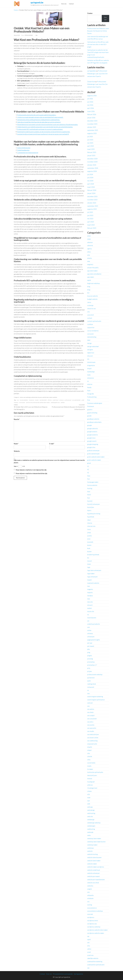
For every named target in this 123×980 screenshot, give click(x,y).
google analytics (92, 435)
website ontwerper (93, 873)
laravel (89, 561)
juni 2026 (90, 102)
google (89, 425)
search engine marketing (95, 696)
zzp (88, 968)
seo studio (90, 731)
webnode (90, 832)
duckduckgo (91, 372)
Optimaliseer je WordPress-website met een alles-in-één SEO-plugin (98, 44)
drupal (89, 368)
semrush (90, 703)
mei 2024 (90, 181)
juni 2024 (90, 177)
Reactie (17, 419)
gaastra (89, 409)
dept (88, 340)
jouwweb (90, 542)
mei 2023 (90, 218)
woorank (90, 914)
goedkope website (93, 419)
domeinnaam (91, 362)
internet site (91, 526)
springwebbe (29, 35)
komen (89, 545)
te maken (90, 769)
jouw (88, 539)
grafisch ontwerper (93, 450)
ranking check (91, 684)
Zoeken (89, 13)
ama (88, 255)
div (88, 359)
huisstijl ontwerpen (93, 504)
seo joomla (90, 725)
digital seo (90, 353)
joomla (89, 536)
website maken (92, 864)
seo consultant (92, 719)
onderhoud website (93, 624)
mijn (88, 599)
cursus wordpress (93, 331)
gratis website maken (94, 460)
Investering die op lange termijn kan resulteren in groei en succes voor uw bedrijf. (43, 134)
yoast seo (90, 955)
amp (88, 261)
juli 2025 (90, 136)
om (88, 621)
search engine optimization (96, 700)
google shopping (92, 444)
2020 (89, 239)
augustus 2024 (92, 171)
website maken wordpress (95, 867)
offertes (50, 400)
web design (91, 810)
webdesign (28, 397)
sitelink (89, 756)
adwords (90, 245)
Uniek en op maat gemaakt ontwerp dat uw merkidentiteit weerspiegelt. (40, 117)
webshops (90, 848)
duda (88, 375)
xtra (88, 946)
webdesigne (91, 826)
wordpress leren (92, 920)
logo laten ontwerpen (94, 570)
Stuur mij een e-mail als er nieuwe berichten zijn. (31, 473)
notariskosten (91, 618)
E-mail (51, 444)
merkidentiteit (43, 400)
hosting (89, 488)
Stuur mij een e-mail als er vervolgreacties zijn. (31, 470)
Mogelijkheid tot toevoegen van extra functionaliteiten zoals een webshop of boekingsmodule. (47, 124)
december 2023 (92, 196)
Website (17, 451)
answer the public (93, 267)
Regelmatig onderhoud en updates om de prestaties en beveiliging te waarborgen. (43, 132)
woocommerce (92, 908)
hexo (88, 476)
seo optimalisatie (76, 400)
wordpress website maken (95, 933)
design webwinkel (93, 346)
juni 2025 (90, 140)
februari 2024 (91, 190)
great (89, 463)
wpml (89, 939)
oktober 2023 (91, 203)
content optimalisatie (94, 321)
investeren (31, 400)
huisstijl (89, 501)
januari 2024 (91, 193)
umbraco (90, 785)
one (88, 627)
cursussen (90, 334)
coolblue (90, 324)
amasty (89, 258)
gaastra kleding (92, 413)
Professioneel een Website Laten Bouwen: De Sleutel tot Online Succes (98, 31)
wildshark (90, 898)
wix (88, 901)
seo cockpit (91, 715)
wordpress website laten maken (97, 930)
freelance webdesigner (94, 403)
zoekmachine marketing (94, 961)
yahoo (89, 949)
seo (88, 706)
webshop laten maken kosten (96, 842)
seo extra (90, 722)
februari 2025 (91, 152)
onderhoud (55, 400)
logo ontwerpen (92, 577)
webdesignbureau (55, 402)
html (88, 491)
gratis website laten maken (96, 457)
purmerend (90, 678)
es (88, 381)
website (63, 402)
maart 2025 (91, 149)
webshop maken (92, 845)
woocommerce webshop (95, 911)
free (88, 400)
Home (16, 10)
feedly (89, 387)
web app (90, 807)
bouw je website (92, 296)
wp (88, 936)
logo (88, 567)
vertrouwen (22, 402)
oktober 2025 (91, 127)
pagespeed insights (93, 640)
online (89, 630)
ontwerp (61, 400)
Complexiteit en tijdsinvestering (27, 152)
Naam (16, 444)
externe (89, 384)
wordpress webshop (93, 927)
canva (89, 302)
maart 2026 (91, 111)
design (89, 343)
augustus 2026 (92, 95)
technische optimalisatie (95, 772)
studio (89, 766)
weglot (89, 889)
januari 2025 (91, 155)
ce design (90, 305)
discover (90, 356)
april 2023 (90, 222)
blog (88, 290)
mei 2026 (90, 105)
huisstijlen (90, 507)
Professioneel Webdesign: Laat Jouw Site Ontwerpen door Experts (97, 73)
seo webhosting (92, 741)
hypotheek (90, 517)
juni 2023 (90, 215)
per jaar (89, 643)
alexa (89, 252)
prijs (88, 668)
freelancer (90, 406)
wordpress (90, 917)
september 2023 (92, 206)
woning (89, 905)
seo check (90, 712)
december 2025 (92, 121)
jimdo (89, 532)
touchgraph (91, 782)
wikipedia (90, 895)
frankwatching (91, 397)
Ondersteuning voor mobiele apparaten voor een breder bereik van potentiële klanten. (45, 127)
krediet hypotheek (93, 554)
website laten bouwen (36, 397)
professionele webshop (94, 674)
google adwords (92, 428)
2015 (89, 236)
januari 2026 (91, 118)
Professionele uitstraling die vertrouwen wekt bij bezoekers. (36, 115)
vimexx (89, 791)
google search (91, 441)
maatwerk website (93, 583)
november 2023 (92, 200)
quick (89, 681)
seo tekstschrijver (93, 734)
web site (90, 816)
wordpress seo (92, 924)
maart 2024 (91, 187)
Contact (71, 4)
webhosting (91, 829)
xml (88, 942)
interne (89, 523)
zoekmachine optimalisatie (95, 965)
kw (88, 558)
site (88, 753)
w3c (88, 794)
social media (91, 763)
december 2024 (92, 159)
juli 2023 (90, 212)
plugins (89, 655)
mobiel (89, 608)
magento (90, 589)
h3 (88, 473)
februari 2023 (91, 228)
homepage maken (92, 482)
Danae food (91, 81)
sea (88, 693)
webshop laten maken (94, 838)
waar (88, 797)
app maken (90, 277)
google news (91, 438)
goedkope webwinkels (94, 422)
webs (89, 835)
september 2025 (92, 130)
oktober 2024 (91, 165)
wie (88, 892)
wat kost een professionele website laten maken (38, 402)
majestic (90, 592)
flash (88, 390)
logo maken (90, 573)
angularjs (90, 264)
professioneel (67, 400)
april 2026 (90, 108)
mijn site (90, 602)
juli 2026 (90, 99)
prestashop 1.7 (92, 665)
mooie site (90, 611)
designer (90, 350)
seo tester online (92, 737)
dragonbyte (91, 365)
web (88, 804)
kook (88, 548)
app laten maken (92, 271)
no (88, 614)
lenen (89, 564)
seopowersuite (92, 744)
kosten (21, 397)
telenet (89, 778)
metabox (90, 596)
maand (89, 580)
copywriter (90, 327)
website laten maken (47, 397)
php (88, 649)
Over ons (63, 4)
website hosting (92, 854)
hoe (88, 479)
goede (89, 416)
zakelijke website (92, 958)
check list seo (91, 308)
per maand (90, 646)
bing (88, 286)
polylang (90, 659)
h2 (88, 469)
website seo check (93, 883)
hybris (89, 510)
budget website (92, 299)
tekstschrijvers (92, 775)
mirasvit (90, 605)
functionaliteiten (24, 400)
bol (88, 293)
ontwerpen (90, 637)
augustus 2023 (92, 209)
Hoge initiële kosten (23, 148)
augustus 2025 (92, 133)
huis (88, 498)
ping (88, 652)
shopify (89, 747)
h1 (88, 466)
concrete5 (90, 315)
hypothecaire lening (93, 513)
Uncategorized (92, 788)
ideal (89, 520)
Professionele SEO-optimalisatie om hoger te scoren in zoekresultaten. (40, 129)
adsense (90, 242)
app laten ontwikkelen (94, 274)
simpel (89, 750)
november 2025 (92, 124)
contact (89, 318)
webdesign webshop (93, 823)
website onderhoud (93, 870)
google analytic (92, 431)
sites (88, 760)
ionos (89, 529)
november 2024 (92, 162)
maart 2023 (91, 225)
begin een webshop (93, 283)
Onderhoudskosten (23, 150)
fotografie (90, 394)
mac (88, 586)
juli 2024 (90, 174)
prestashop (91, 662)
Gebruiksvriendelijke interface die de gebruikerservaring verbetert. (39, 122)
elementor (90, 378)
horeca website (92, 485)
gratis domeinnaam (93, 454)
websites (55, 397)
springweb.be (37, 2)
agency (89, 249)
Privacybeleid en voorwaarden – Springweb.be (68, 974)
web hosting (91, 813)
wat (24, 397)
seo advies (90, 709)
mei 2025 (90, 143)
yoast (89, 952)
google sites (91, 447)
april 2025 (90, 146)
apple (89, 280)
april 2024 (90, 184)
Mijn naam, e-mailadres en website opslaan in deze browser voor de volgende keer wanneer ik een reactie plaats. (49, 461)
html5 (89, 495)
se (88, 690)
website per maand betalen (96, 879)
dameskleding (91, 337)
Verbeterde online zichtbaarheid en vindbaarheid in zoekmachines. (38, 120)
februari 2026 (91, 114)
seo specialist (91, 728)
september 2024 (92, 168)
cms (18, 400)
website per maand (93, 876)
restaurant (90, 687)
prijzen (89, 671)
